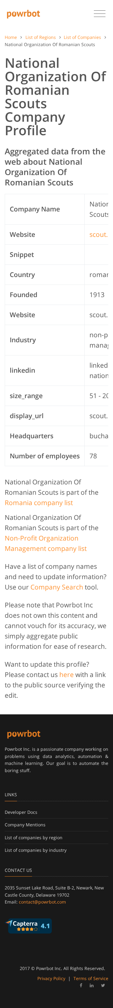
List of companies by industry (36, 850)
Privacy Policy (51, 978)
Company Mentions (25, 825)
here (66, 674)
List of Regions (40, 37)
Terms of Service (90, 978)
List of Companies (82, 37)
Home (11, 37)
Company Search (56, 587)
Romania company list (39, 502)
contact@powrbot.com (42, 902)
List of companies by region (33, 837)
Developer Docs (21, 812)
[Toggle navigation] (100, 13)
